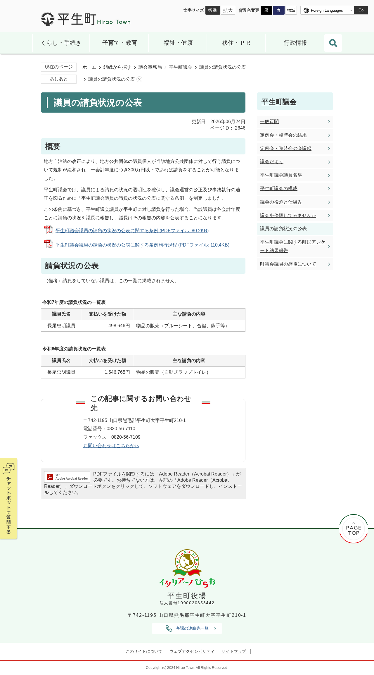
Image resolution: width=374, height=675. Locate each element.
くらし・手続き (61, 42)
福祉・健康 (178, 42)
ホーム (89, 67)
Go (361, 10)
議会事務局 (150, 67)
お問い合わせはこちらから (111, 445)
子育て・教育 (119, 42)
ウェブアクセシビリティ (191, 651)
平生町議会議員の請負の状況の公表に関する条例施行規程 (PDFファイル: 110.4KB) (142, 244)
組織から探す (117, 67)
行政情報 (295, 42)
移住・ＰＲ (236, 42)
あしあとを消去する (139, 79)
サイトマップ (234, 651)
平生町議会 (180, 67)
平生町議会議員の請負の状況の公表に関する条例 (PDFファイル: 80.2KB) (132, 230)
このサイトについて (144, 651)
